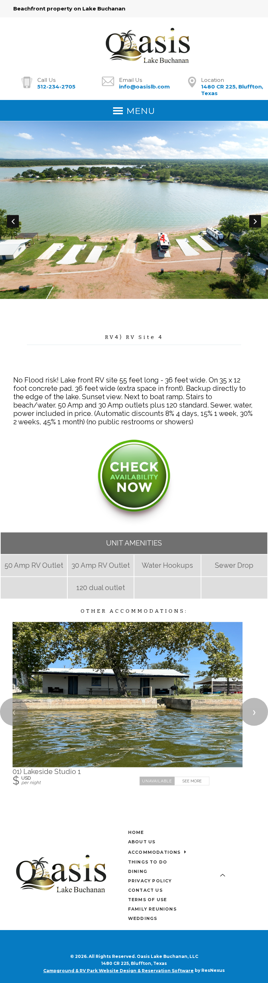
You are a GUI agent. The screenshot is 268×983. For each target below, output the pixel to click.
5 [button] (154, 318)
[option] (134, 210)
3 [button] (134, 318)
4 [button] (144, 318)
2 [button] (123, 318)
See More (192, 781)
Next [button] (255, 221)
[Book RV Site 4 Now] (134, 523)
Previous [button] (13, 221)
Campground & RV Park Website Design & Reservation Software (118, 970)
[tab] (113, 318)
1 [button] (113, 318)
